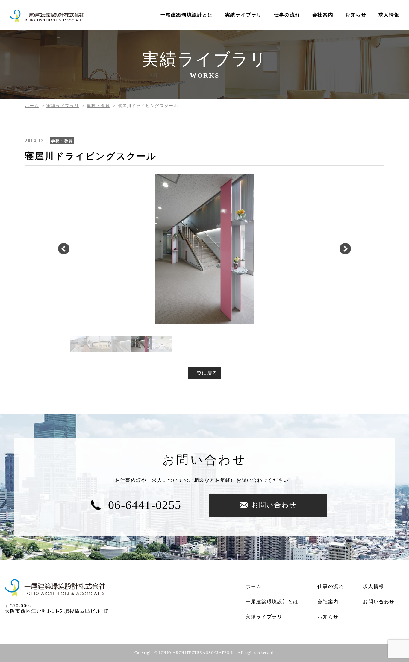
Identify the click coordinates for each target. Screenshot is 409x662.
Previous (64, 249)
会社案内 (322, 14)
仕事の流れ (287, 14)
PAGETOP (399, 615)
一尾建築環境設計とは (186, 14)
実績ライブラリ (243, 14)
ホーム (32, 106)
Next (345, 249)
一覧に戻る (204, 373)
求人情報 (388, 14)
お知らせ (355, 14)
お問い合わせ (274, 505)
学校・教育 (98, 106)
